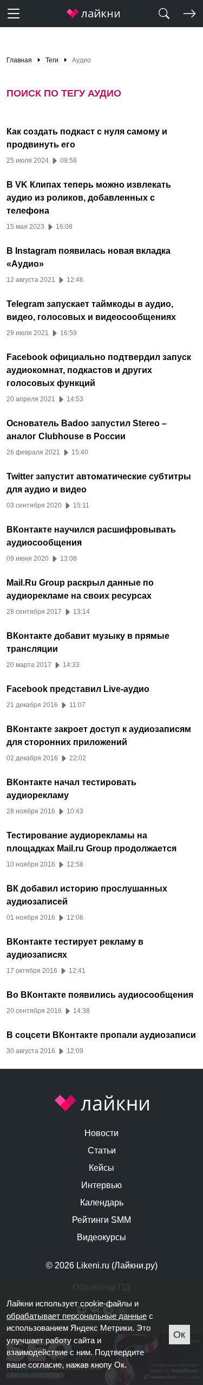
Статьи (102, 1150)
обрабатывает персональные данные (76, 1315)
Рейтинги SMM (101, 1219)
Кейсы (101, 1167)
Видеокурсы (101, 1237)
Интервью (101, 1185)
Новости (101, 1133)
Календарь (101, 1202)
